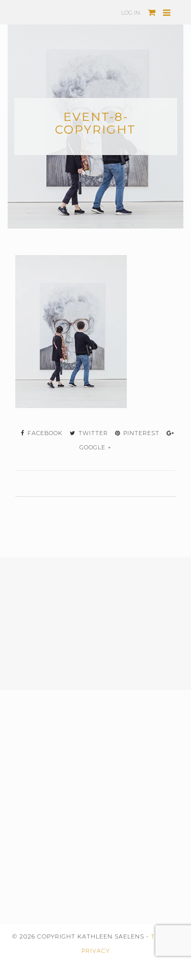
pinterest (140, 433)
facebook (44, 433)
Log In (130, 12)
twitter (92, 433)
